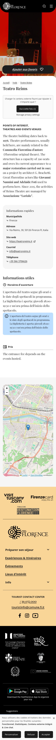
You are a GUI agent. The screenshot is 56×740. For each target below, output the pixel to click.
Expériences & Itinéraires (23, 558)
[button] (28, 427)
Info (8, 582)
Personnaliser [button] (11, 734)
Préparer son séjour (19, 550)
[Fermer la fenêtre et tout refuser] (54, 716)
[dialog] (28, 727)
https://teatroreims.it (20, 241)
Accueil (6, 82)
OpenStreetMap (36, 475)
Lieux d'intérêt (15, 574)
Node (14, 82)
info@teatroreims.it (19, 251)
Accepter (46, 734)
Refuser (31, 734)
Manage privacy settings (28, 114)
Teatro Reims (26, 82)
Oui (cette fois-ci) (27, 108)
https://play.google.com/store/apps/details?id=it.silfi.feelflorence (18, 691)
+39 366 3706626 (18, 261)
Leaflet (24, 475)
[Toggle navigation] (51, 6)
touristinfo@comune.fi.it (28, 607)
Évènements (14, 566)
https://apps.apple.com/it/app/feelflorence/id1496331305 (39, 691)
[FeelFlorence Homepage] (14, 6)
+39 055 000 (28, 601)
